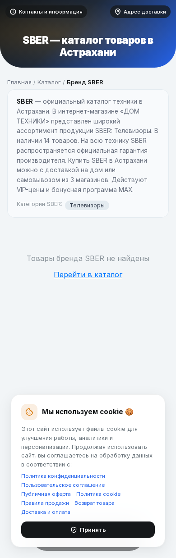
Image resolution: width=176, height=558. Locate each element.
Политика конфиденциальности (63, 476)
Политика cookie (98, 494)
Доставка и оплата (45, 512)
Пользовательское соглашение (63, 485)
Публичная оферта (46, 494)
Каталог (49, 82)
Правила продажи (45, 503)
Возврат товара (94, 503)
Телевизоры (87, 205)
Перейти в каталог (88, 274)
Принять (93, 529)
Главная (19, 82)
